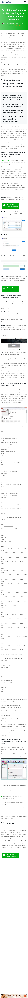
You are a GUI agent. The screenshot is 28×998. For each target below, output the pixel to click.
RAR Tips (15, 23)
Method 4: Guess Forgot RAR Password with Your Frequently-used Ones (13, 119)
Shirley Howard (8, 23)
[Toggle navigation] (25, 2)
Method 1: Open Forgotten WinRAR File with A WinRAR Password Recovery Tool (12, 98)
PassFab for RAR (5, 160)
